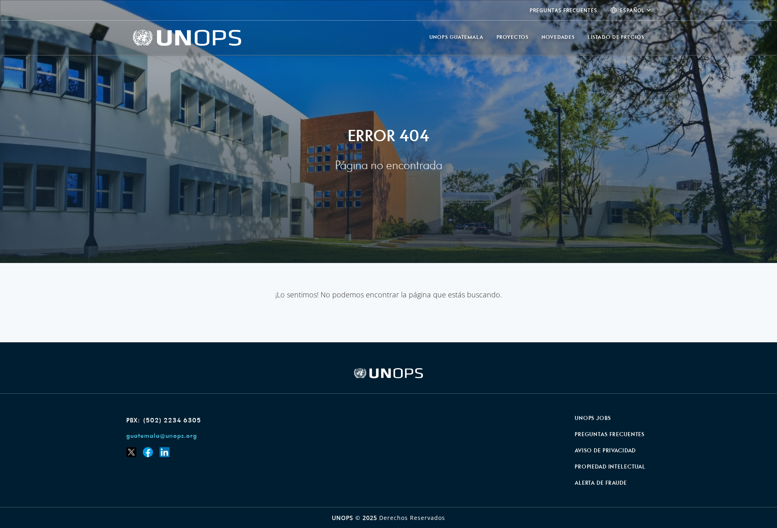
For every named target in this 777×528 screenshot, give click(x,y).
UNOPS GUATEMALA (456, 37)
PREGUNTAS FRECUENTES (563, 10)
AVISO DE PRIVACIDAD (605, 451)
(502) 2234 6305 (172, 421)
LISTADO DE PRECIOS (616, 37)
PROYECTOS (513, 37)
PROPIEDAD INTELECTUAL (610, 467)
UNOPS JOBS (593, 419)
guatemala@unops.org (161, 436)
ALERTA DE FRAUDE (601, 483)
